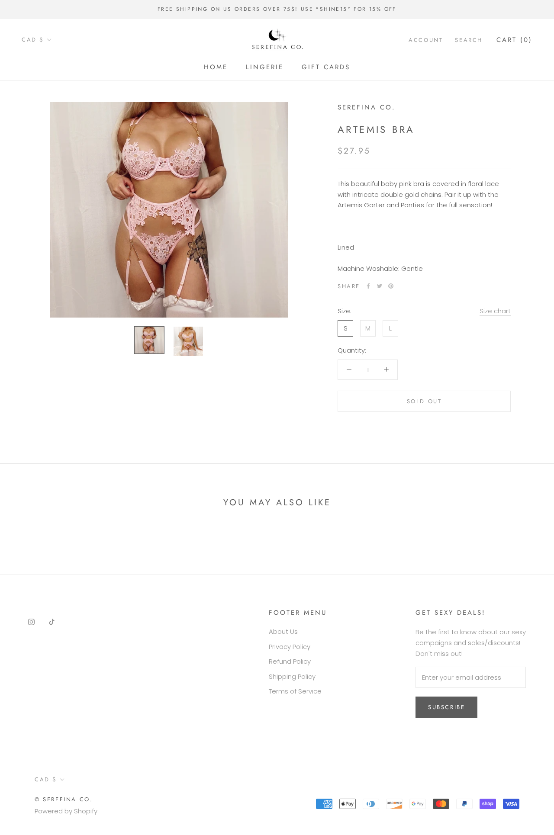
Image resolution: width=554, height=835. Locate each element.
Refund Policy (290, 661)
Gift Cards (326, 67)
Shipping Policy (292, 676)
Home (216, 67)
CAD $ (33, 39)
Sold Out (424, 401)
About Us (283, 631)
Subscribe (446, 707)
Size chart (495, 310)
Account (426, 39)
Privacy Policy (289, 646)
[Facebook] (368, 286)
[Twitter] (379, 286)
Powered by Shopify (66, 811)
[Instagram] (31, 621)
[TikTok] (51, 621)
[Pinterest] (390, 286)
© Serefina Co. (64, 799)
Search (469, 39)
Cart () (514, 39)
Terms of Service (295, 691)
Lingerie (264, 67)
